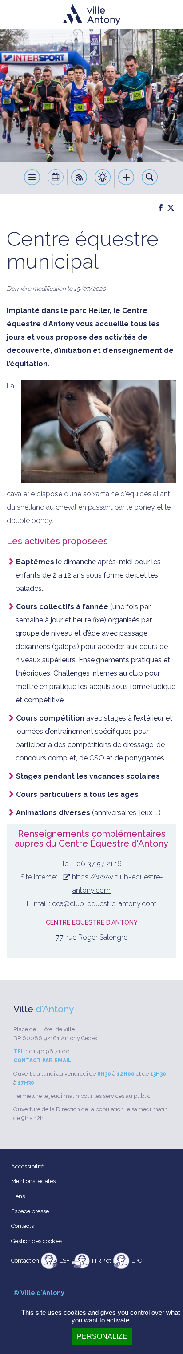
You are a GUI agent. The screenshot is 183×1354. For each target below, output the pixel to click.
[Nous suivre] (79, 178)
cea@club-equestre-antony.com (104, 903)
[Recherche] (149, 178)
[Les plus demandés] (126, 178)
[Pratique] (103, 178)
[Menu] (32, 178)
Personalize (102, 1336)
